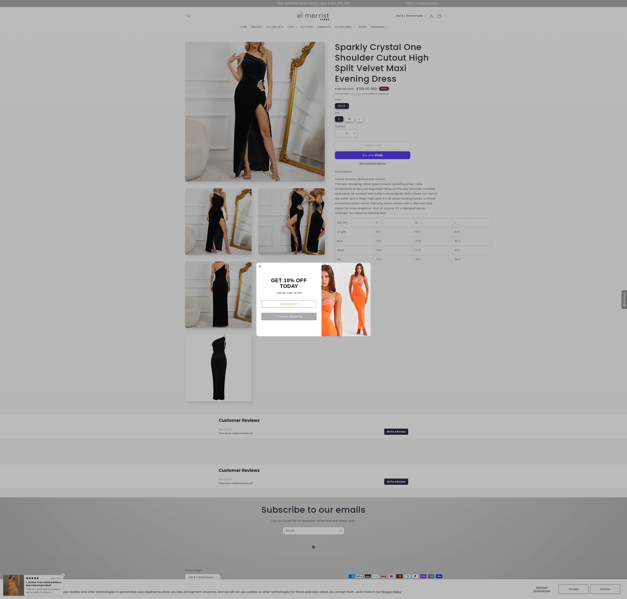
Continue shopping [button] (289, 316)
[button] (289, 304)
